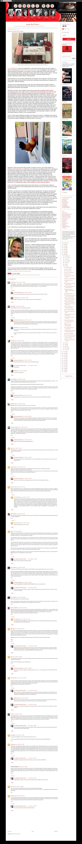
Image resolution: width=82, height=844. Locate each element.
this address (26, 199)
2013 (65, 361)
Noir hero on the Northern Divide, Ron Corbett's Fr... (69, 320)
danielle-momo (13, 467)
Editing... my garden (67, 269)
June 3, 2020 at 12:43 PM (26, 320)
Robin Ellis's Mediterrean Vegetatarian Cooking (68, 307)
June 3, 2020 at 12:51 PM (26, 395)
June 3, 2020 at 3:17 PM (20, 735)
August (66, 262)
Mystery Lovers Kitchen (66, 217)
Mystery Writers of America (67, 214)
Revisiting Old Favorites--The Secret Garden (69, 315)
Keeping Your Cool (67, 322)
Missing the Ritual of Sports (69, 309)
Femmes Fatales (65, 219)
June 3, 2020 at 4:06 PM (22, 370)
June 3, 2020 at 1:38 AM (20, 282)
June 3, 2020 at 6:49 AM (23, 427)
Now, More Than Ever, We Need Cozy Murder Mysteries (69, 331)
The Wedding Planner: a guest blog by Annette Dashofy (69, 295)
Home (33, 831)
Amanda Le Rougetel (14, 427)
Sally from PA (13, 795)
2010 (65, 366)
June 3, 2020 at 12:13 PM (32, 559)
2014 (65, 360)
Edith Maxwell (13, 403)
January (66, 349)
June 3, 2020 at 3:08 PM (32, 587)
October (66, 259)
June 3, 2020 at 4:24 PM (19, 786)
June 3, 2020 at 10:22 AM (25, 619)
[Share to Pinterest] (19, 273)
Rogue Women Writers (66, 215)
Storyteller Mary (14, 677)
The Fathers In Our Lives (68, 293)
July (65, 264)
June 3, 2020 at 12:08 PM (21, 677)
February (66, 348)
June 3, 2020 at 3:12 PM (32, 704)
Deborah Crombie (14, 607)
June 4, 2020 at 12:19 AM (23, 327)
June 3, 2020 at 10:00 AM (20, 597)
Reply (12, 287)
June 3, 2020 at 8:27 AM (20, 486)
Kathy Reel (13, 340)
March (66, 346)
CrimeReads (64, 227)
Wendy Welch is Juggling (68, 333)
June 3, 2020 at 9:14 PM (32, 778)
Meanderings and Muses (66, 216)
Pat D (12, 714)
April (66, 344)
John (12, 448)
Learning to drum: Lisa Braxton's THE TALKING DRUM (69, 290)
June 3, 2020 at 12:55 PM (26, 478)
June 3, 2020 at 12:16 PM (32, 690)
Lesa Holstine (64, 220)
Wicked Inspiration (67, 274)
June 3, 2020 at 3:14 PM (32, 725)
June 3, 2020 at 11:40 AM (17, 656)
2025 (65, 246)
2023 (65, 249)
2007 (65, 371)
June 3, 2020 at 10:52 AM (19, 628)
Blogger (71, 376)
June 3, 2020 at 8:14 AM (21, 467)
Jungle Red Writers (32, 24)
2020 (65, 254)
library (34, 70)
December (66, 255)
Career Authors (64, 225)
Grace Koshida (13, 379)
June (65, 265)
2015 (65, 358)
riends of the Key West (27, 70)
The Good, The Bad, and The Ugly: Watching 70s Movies (69, 298)
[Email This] (14, 273)
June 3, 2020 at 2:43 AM (20, 306)
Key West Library (17, 497)
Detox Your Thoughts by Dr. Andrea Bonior (69, 328)
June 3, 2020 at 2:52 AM (19, 340)
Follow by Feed (66, 28)
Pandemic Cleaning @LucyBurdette (67, 325)
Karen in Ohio (13, 567)
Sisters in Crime (65, 212)
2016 (65, 356)
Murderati (64, 224)
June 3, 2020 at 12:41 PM (26, 582)
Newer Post (10, 831)
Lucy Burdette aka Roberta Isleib (19, 271)
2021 (65, 252)
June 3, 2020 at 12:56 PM (32, 365)
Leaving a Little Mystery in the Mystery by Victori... (69, 337)
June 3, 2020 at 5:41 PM (20, 795)
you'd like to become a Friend (23, 269)
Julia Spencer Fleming (66, 173)
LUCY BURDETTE (12, 68)
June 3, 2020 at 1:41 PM (24, 297)
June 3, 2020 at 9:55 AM (20, 567)
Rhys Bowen (64, 155)
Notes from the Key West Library (70, 335)
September (66, 260)
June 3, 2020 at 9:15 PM (32, 806)
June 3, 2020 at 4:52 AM (21, 379)
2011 (65, 365)
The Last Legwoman (67, 270)
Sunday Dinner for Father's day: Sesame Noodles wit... (69, 287)
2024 (65, 247)
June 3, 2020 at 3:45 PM (20, 744)
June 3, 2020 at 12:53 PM (17, 714)
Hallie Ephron (13, 513)
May (65, 343)
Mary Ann (12, 786)
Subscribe (69, 39)
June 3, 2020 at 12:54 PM (26, 457)
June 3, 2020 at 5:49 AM (20, 403)
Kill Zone (64, 221)
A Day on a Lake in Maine (68, 272)
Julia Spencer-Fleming (18, 292)
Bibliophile (13, 628)
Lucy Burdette (64, 192)
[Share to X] (16, 273)
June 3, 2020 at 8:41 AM (20, 513)
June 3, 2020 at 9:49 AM (17, 531)
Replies (13, 290)
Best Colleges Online (67, 238)
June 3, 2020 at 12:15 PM (32, 646)
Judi (11, 656)
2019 (65, 351)
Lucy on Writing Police (68, 267)
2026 (65, 244)
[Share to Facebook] (18, 273)
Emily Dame (13, 744)
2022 (65, 251)
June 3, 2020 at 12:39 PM (26, 416)
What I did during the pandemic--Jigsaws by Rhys (70, 284)
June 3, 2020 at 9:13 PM (32, 758)
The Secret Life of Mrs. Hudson (69, 278)
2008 (65, 370)
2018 (65, 353)
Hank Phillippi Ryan (65, 84)
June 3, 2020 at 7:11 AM (17, 448)
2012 (65, 363)
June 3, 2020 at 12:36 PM (26, 292)
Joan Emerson (13, 282)
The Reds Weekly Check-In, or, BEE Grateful (69, 304)
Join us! (63, 53)
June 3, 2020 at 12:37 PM (26, 360)
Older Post (56, 831)
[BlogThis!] (15, 273)
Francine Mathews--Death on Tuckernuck (69, 317)
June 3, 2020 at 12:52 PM (26, 439)
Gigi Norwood (13, 486)
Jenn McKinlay (65, 137)
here (51, 196)
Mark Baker (13, 306)
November (66, 257)
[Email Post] (13, 273)
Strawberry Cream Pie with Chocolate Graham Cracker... (69, 301)
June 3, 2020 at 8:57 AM (25, 497)
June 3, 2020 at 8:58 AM (25, 522)
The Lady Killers (65, 222)
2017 (65, 355)
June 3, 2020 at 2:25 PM (24, 698)
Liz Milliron (13, 735)
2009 (65, 368)
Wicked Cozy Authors (66, 226)
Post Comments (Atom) (16, 833)
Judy (12, 531)
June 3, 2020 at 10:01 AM (22, 607)
